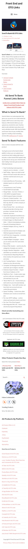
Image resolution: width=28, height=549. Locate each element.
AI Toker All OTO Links (8, 465)
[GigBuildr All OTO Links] (13, 342)
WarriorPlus (6, 40)
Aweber (21, 136)
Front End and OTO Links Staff (12, 38)
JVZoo (4, 435)
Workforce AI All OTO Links (9, 478)
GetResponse (13, 136)
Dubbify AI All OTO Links (9, 475)
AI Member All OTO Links (9, 530)
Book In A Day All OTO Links (10, 482)
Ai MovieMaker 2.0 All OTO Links (11, 504)
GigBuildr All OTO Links (13, 339)
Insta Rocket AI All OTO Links (10, 520)
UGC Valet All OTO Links (9, 527)
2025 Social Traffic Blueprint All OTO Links (14, 533)
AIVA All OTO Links (7, 494)
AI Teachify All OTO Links (9, 488)
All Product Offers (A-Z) (8, 425)
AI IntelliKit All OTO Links (9, 485)
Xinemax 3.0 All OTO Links (9, 457)
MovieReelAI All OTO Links (9, 498)
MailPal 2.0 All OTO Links (9, 511)
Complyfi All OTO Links (8, 514)
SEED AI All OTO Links (8, 469)
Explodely (5, 431)
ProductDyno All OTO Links (10, 472)
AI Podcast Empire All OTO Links (11, 524)
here (18, 362)
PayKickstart (5, 438)
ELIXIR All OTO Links (7, 501)
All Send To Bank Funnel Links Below (8, 80)
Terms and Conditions (18, 543)
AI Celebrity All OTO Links (9, 517)
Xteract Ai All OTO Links (8, 507)
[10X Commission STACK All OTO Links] (13, 321)
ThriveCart (5, 441)
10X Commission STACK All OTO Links (13, 318)
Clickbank (4, 428)
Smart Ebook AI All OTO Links (10, 454)
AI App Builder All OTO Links (10, 491)
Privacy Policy (7, 543)
